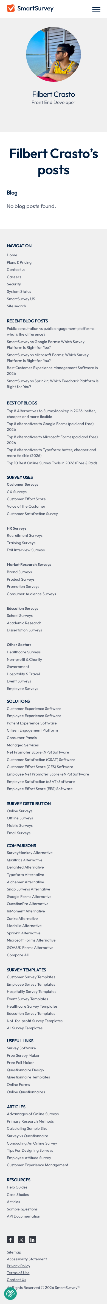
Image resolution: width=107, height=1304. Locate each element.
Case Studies (18, 1194)
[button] (96, 9)
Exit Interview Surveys (26, 549)
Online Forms (18, 1084)
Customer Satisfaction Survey (32, 513)
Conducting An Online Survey (32, 1143)
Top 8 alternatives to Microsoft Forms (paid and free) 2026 (52, 439)
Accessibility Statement (27, 1259)
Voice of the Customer (26, 506)
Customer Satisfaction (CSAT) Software (41, 759)
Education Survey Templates (31, 1013)
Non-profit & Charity (24, 659)
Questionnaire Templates (28, 1077)
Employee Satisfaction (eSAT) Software (41, 781)
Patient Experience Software (32, 723)
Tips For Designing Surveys (30, 1150)
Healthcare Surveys (24, 652)
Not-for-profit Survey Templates (35, 1020)
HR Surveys (16, 528)
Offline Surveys (20, 818)
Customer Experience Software (34, 708)
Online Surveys (19, 810)
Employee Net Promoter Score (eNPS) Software (48, 774)
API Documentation (23, 1216)
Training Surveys (21, 542)
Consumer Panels (22, 737)
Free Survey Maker (23, 1055)
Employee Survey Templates (31, 984)
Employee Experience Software (34, 715)
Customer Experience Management (37, 1164)
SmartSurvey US (21, 298)
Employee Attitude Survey (29, 1157)
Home (12, 254)
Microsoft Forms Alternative (31, 940)
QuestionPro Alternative (28, 903)
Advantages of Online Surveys (33, 1113)
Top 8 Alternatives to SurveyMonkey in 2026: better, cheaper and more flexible (51, 413)
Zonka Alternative (22, 918)
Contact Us (16, 1279)
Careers (14, 276)
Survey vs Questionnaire (27, 1135)
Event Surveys (19, 681)
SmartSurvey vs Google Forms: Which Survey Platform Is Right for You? (46, 344)
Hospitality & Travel (23, 673)
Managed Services (23, 745)
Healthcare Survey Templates (32, 1006)
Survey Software (21, 1048)
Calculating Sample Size (27, 1128)
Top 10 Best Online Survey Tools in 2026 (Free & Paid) (52, 462)
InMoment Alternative (26, 911)
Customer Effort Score (26, 498)
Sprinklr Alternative (24, 933)
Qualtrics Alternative (25, 860)
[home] (30, 9)
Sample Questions (22, 1209)
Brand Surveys (19, 571)
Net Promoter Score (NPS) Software (38, 752)
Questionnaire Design (25, 1069)
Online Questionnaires (26, 1091)
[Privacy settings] (10, 1293)
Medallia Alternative (24, 925)
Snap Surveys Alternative (28, 889)
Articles (13, 1201)
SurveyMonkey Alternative (30, 852)
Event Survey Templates (27, 998)
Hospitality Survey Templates (31, 991)
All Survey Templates (25, 1027)
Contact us (16, 269)
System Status (19, 291)
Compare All (18, 954)
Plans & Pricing (19, 262)
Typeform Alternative (25, 874)
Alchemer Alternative (25, 881)
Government (18, 666)
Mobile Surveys (20, 825)
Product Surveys (21, 579)
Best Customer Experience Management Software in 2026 (52, 370)
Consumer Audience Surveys (31, 593)
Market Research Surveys (29, 564)
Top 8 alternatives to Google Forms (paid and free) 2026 (50, 426)
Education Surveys (22, 608)
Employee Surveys (22, 688)
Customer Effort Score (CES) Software (40, 766)
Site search (16, 305)
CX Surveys (17, 491)
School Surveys (20, 615)
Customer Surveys (22, 484)
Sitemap (14, 1252)
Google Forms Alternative (29, 896)
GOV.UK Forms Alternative (30, 947)
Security (14, 284)
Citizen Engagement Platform (32, 730)
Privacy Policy (18, 1265)
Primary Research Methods (30, 1121)
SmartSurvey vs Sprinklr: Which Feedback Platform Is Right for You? (52, 383)
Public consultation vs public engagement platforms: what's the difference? (51, 331)
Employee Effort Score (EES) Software (40, 788)
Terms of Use (18, 1272)
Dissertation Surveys (24, 630)
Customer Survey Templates (31, 976)
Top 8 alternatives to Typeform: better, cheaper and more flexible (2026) (51, 452)
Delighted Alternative (25, 867)
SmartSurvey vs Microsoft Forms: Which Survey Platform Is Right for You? (48, 357)
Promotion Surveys (23, 586)
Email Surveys (18, 832)
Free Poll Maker (20, 1062)
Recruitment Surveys (25, 535)
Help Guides (17, 1187)
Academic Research (24, 622)
